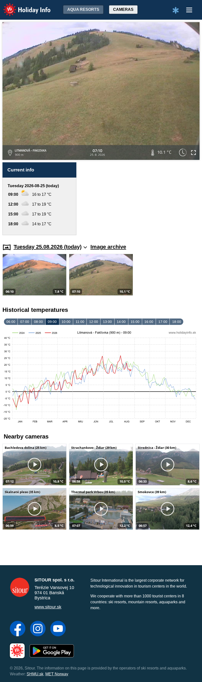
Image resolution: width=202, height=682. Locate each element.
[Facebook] (17, 629)
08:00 (38, 322)
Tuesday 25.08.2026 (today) (48, 247)
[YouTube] (58, 629)
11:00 (80, 322)
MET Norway (56, 674)
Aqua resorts (83, 9)
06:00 (10, 322)
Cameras (123, 9)
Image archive (108, 247)
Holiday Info (22, 6)
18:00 (176, 322)
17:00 (162, 322)
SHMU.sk (35, 674)
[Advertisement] (140, 198)
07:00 (24, 322)
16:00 (148, 322)
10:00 (66, 322)
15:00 (135, 322)
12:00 (93, 322)
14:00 (121, 322)
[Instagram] (38, 629)
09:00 (52, 322)
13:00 (107, 322)
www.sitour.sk (47, 607)
